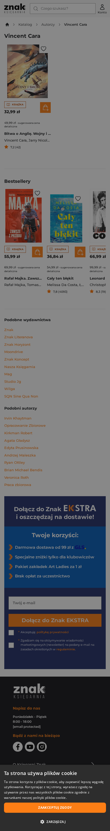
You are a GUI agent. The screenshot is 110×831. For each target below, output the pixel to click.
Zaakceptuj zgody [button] (55, 807)
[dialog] (55, 798)
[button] (55, 821)
